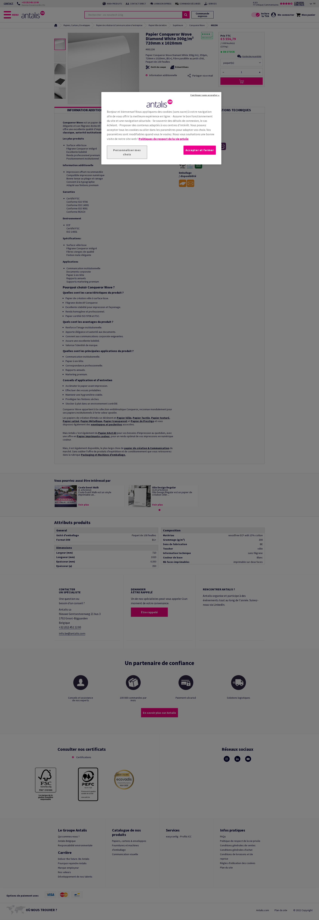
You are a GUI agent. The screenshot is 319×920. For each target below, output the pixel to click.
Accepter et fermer (200, 150)
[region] (161, 128)
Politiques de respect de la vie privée (163, 139)
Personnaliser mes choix (127, 152)
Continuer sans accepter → (204, 95)
